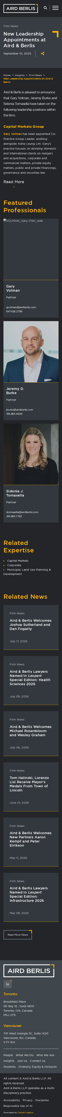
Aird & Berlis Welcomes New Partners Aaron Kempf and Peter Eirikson (31, 839)
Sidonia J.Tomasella (15, 493)
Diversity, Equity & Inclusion (37, 1066)
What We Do (25, 1055)
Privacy (28, 1100)
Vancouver (12, 1025)
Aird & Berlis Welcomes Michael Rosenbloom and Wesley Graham (31, 730)
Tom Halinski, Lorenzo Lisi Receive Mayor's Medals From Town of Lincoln (29, 784)
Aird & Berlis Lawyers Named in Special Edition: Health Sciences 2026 (30, 677)
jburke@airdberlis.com (19, 409)
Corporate (14, 565)
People (8, 1055)
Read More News (18, 934)
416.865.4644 (14, 413)
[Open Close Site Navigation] (55, 8)
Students (9, 1066)
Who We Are (45, 1055)
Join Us (22, 1061)
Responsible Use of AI (17, 1106)
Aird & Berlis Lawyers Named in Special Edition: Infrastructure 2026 (29, 894)
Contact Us (37, 1061)
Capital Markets (17, 560)
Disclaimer (42, 1100)
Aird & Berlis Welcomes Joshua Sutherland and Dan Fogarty (31, 624)
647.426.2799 (14, 311)
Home (7, 75)
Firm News (35, 75)
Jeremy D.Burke (15, 390)
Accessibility (11, 1100)
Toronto (10, 994)
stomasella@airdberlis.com (22, 512)
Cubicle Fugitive (26, 1112)
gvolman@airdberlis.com (21, 307)
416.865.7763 (14, 516)
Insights (20, 75)
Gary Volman (12, 134)
